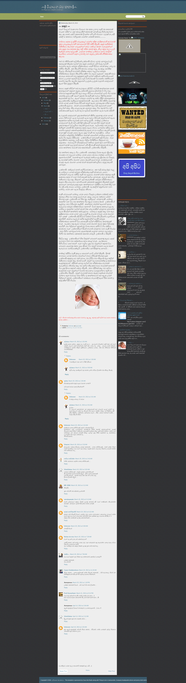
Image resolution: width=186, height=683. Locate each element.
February (47, 118)
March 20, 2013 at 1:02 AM (78, 341)
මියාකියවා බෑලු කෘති (45, 83)
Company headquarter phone (124, 680)
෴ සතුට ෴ (130, 342)
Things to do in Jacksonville (107, 680)
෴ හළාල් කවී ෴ (48, 111)
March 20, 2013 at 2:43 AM (83, 458)
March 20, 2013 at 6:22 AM (85, 512)
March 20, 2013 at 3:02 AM (81, 469)
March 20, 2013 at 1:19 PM (81, 582)
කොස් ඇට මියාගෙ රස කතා (74, 327)
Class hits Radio (87, 680)
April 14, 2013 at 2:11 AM (80, 616)
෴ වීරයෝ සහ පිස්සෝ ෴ (125, 300)
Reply (66, 352)
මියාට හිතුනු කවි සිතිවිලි (46, 86)
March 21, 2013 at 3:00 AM (83, 367)
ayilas (66, 381)
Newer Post (63, 671)
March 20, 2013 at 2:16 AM (79, 425)
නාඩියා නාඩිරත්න (69, 458)
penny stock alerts (141, 680)
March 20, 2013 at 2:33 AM (78, 444)
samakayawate (69, 499)
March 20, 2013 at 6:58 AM (79, 526)
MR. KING (67, 485)
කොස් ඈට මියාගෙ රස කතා (47, 78)
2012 (43, 124)
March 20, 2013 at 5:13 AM (82, 499)
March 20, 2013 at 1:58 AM (87, 359)
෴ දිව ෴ (45, 114)
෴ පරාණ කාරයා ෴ (133, 235)
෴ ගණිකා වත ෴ (123, 205)
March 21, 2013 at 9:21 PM (84, 593)
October (46, 100)
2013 (43, 97)
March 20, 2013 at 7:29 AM (82, 537)
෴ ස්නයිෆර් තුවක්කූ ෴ (125, 330)
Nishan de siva (69, 537)
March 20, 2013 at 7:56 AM (78, 554)
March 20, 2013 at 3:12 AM (79, 485)
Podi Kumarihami (70, 593)
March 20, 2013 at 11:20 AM (88, 570)
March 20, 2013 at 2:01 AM (87, 397)
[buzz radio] (126, 76)
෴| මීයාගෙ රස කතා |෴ (59, 6)
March (46, 106)
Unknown (71, 326)
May (45, 103)
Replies (68, 356)
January (46, 120)
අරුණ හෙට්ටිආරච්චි (70, 512)
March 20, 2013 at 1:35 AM (77, 381)
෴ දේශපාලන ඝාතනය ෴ (134, 283)
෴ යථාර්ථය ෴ (131, 252)
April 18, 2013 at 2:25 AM (79, 627)
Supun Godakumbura (71, 570)
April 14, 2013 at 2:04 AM (81, 605)
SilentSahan (68, 469)
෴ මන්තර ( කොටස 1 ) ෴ (135, 266)
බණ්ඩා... (66, 554)
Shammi (67, 444)
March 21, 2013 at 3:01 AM (83, 405)
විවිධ (42, 89)
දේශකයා (66, 341)
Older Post (111, 671)
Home (41, 16)
